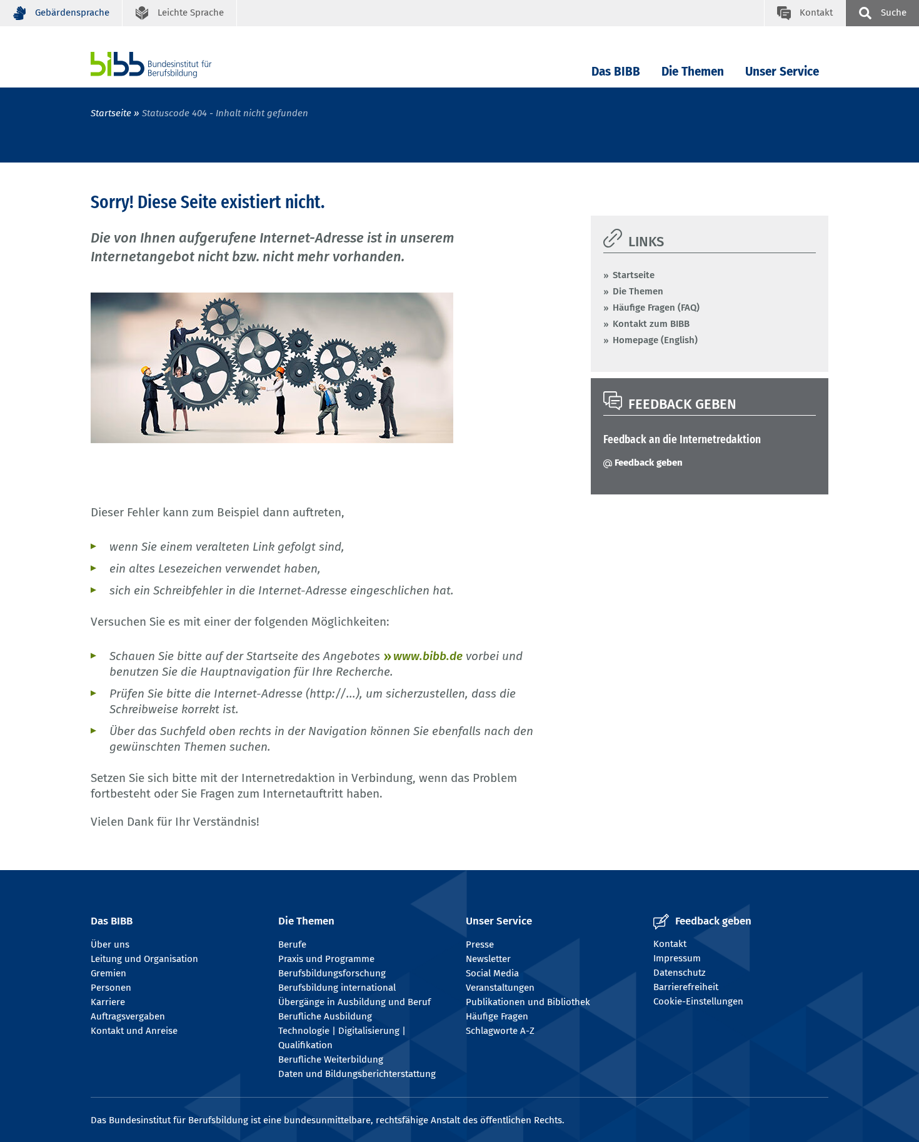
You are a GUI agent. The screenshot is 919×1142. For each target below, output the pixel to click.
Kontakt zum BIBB (651, 323)
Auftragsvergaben (128, 1016)
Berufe (292, 944)
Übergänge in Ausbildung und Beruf (354, 1002)
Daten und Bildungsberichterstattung (357, 1073)
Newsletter (488, 958)
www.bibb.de (428, 656)
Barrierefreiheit (685, 987)
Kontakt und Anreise (134, 1030)
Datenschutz (679, 972)
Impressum (677, 958)
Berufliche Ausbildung (325, 1016)
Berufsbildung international (337, 987)
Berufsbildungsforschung (332, 973)
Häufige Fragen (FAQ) (656, 307)
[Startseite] (170, 64)
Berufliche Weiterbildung (330, 1059)
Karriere (108, 1002)
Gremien (108, 973)
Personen (111, 987)
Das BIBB (615, 71)
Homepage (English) (655, 340)
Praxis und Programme (326, 958)
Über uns (110, 944)
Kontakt (669, 943)
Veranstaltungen (500, 987)
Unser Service (782, 71)
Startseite (111, 113)
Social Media (492, 973)
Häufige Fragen (497, 1016)
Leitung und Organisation (144, 958)
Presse (480, 944)
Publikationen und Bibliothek (528, 1002)
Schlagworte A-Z (500, 1030)
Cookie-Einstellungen (698, 1001)
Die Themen (692, 71)
